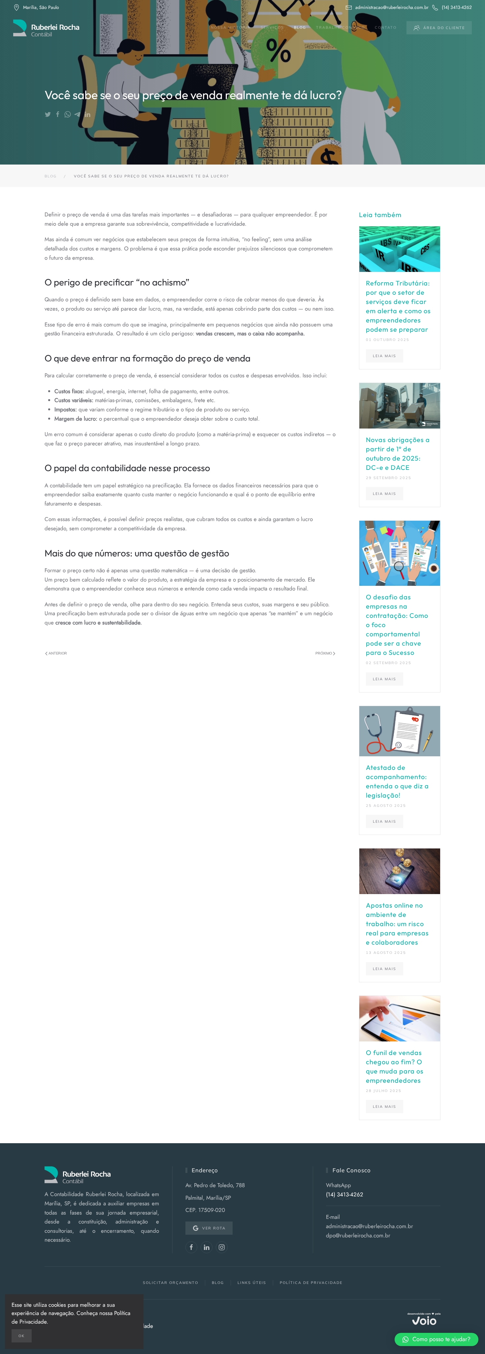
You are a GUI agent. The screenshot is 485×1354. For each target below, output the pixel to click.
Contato (386, 27)
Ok (21, 1336)
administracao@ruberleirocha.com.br (392, 7)
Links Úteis (252, 1282)
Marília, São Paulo (41, 7)
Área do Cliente (444, 27)
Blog (300, 27)
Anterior (57, 653)
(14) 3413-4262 (457, 7)
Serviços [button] (272, 27)
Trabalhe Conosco (340, 27)
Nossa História (231, 27)
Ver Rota (214, 1228)
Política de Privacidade (311, 1282)
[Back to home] (46, 28)
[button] (436, 1339)
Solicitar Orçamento (170, 1282)
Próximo (324, 653)
